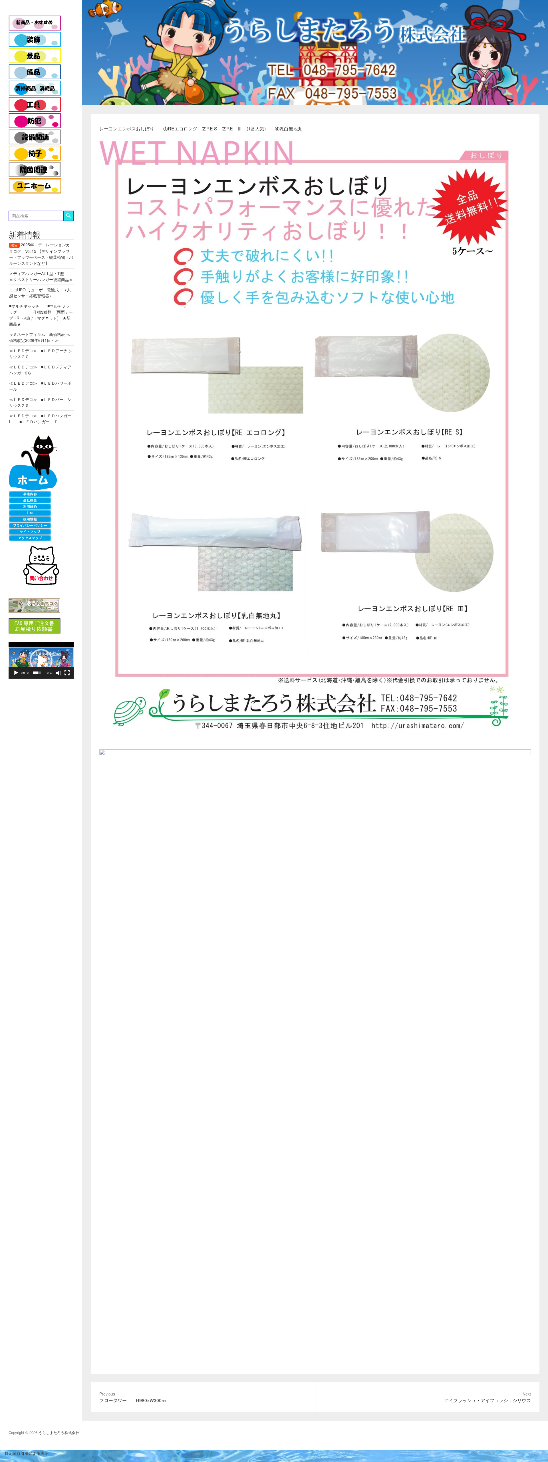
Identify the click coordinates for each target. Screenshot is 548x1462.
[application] (41, 660)
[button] (41, 660)
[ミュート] (59, 673)
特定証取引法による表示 (24, 1453)
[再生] (16, 673)
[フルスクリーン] (67, 673)
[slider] (37, 672)
